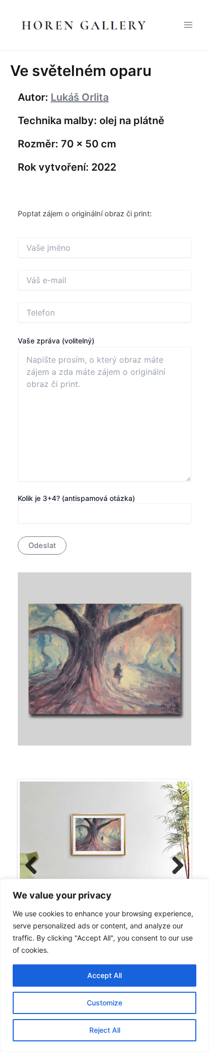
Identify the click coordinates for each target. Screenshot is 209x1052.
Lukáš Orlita (80, 97)
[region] (104, 965)
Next (174, 866)
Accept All (104, 975)
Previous (35, 866)
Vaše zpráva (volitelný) (56, 340)
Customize (104, 1002)
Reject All (104, 1030)
